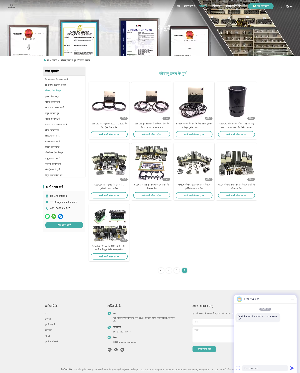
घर (178, 6)
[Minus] (292, 299)
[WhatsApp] (47, 216)
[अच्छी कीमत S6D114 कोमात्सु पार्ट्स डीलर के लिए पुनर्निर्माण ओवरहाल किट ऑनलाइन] (109, 163)
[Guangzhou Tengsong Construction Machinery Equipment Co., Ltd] (12, 6)
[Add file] (238, 368)
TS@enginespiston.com (63, 202)
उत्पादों (202, 6)
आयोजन (216, 6)
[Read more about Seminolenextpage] (161, 270)
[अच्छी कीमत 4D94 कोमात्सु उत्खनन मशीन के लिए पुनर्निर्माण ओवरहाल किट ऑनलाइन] (236, 163)
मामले (47, 335)
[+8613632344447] (60, 216)
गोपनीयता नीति (66, 369)
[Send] (292, 368)
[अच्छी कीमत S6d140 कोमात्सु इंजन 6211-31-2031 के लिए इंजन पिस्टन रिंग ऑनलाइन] (109, 102)
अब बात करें (263, 6)
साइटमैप (78, 369)
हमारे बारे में (189, 6)
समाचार (48, 330)
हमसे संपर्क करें (233, 6)
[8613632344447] (116, 350)
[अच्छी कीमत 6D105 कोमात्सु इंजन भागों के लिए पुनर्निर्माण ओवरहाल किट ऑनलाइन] (151, 163)
